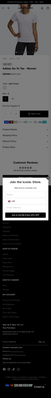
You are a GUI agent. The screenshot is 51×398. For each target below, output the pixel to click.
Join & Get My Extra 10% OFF (25, 215)
